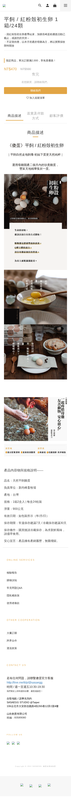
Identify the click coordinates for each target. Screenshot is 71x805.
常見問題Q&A (14, 587)
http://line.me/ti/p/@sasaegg (24, 682)
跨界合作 (12, 640)
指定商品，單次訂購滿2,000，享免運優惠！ (31, 60)
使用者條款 (13, 603)
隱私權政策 (13, 595)
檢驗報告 (12, 572)
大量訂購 (12, 633)
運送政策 (12, 648)
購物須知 (12, 580)
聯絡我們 (35, 90)
